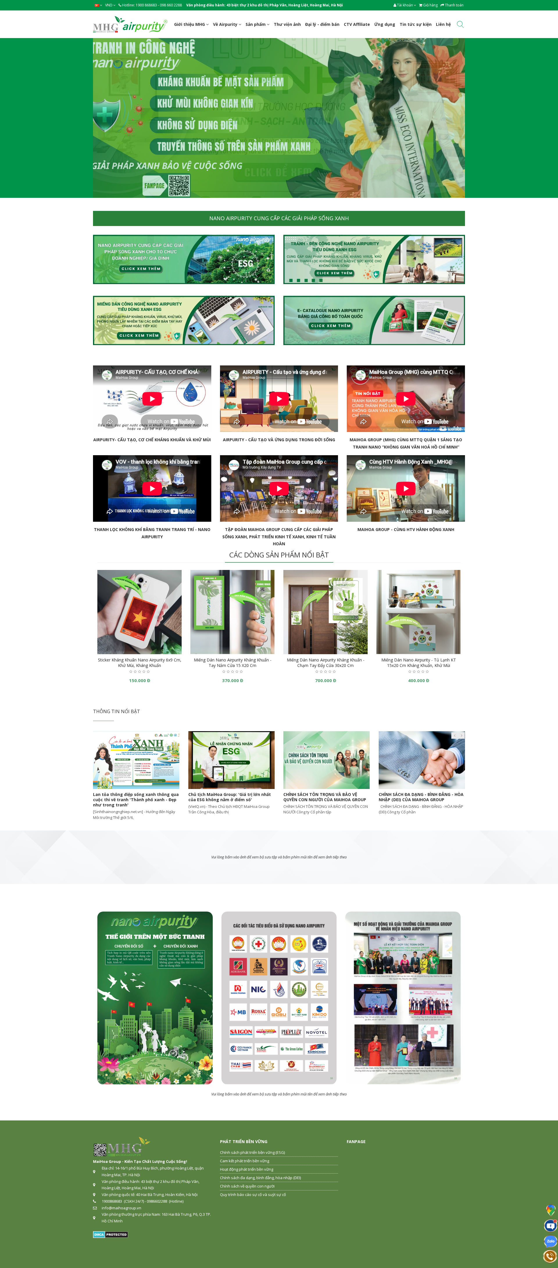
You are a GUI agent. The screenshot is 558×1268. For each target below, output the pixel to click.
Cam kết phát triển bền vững (244, 1160)
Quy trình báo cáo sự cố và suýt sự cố (253, 1194)
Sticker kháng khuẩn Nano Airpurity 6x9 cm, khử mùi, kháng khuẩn (139, 662)
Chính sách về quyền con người (247, 1186)
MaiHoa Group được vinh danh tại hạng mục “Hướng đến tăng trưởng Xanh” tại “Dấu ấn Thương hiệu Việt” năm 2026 (134, 800)
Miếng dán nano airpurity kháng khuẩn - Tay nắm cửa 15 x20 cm (232, 662)
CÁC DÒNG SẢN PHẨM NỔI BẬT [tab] (279, 554)
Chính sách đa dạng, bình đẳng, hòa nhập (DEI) (260, 1177)
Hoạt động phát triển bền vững (246, 1169)
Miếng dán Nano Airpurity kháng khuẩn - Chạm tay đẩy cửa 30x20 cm (325, 662)
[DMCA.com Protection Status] (110, 1234)
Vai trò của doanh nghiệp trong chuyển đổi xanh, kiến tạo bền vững (419, 797)
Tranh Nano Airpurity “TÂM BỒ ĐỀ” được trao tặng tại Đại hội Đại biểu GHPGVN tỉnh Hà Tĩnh (230, 800)
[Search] (460, 25)
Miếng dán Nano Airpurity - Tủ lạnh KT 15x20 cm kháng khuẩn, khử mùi (418, 662)
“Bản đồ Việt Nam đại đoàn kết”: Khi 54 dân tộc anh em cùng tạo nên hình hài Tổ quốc (326, 800)
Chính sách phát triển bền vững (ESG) (252, 1152)
